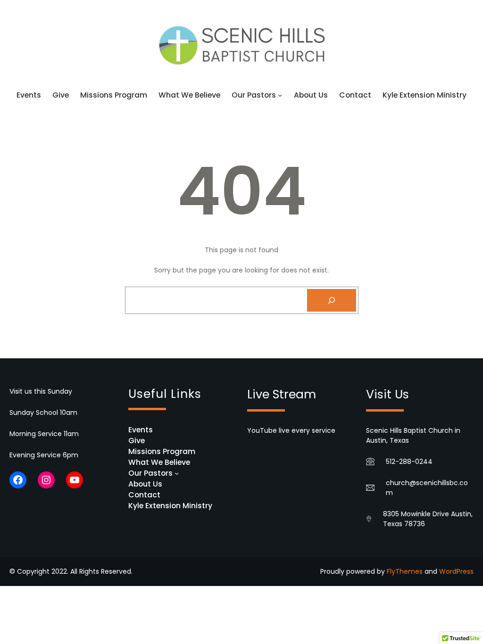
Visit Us (387, 394)
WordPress (456, 571)
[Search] (331, 300)
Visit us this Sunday (40, 391)
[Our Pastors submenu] (280, 95)
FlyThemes (405, 571)
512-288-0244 (409, 461)
